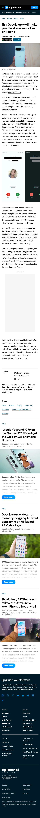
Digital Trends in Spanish (30, 752)
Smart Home (6, 723)
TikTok (23, 695)
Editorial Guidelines (7, 750)
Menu (3, 7)
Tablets (25, 710)
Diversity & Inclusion (8, 793)
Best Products (27, 723)
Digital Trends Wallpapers (30, 748)
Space (25, 717)
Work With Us (6, 789)
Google (19, 405)
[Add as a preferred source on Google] (7, 39)
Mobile (4, 405)
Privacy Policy (27, 785)
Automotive (6, 730)
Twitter (13, 695)
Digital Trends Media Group (11, 804)
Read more (8, 497)
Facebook (2, 695)
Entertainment (7, 727)
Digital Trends (11, 10)
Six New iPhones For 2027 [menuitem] (23, 12)
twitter (19, 379)
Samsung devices (9, 210)
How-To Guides (28, 727)
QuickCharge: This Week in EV (21, 409)
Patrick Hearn (7, 36)
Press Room (26, 789)
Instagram (8, 695)
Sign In (34, 7)
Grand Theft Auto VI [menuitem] (8, 12)
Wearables (26, 713)
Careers (4, 785)
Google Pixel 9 (14, 92)
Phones (4, 710)
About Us (4, 739)
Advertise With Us (7, 746)
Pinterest (28, 695)
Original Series (28, 730)
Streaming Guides (29, 720)
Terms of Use (6, 798)
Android (11, 405)
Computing (6, 713)
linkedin (15, 379)
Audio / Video (6, 720)
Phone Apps (5, 409)
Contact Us (5, 742)
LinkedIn (33, 695)
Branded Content (28, 744)
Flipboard (2, 701)
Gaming (4, 717)
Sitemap (25, 793)
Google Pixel (28, 405)
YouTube (18, 695)
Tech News (5, 413)
